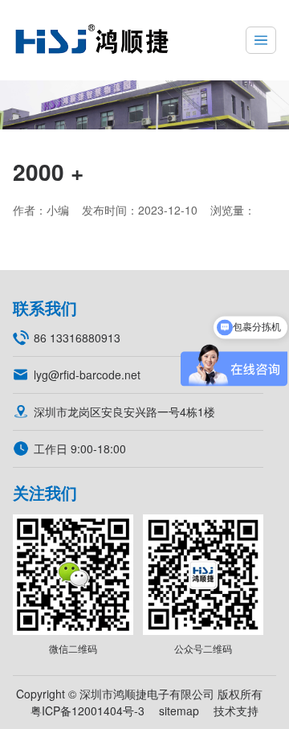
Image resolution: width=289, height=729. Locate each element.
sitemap (179, 710)
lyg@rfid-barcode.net (87, 375)
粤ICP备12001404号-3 (87, 710)
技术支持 (236, 710)
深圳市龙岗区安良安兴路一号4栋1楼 (124, 411)
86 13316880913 (77, 338)
